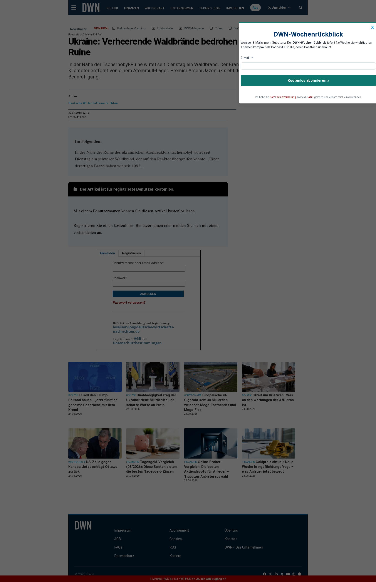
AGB (311, 97)
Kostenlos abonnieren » (308, 80)
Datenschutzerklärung (283, 97)
